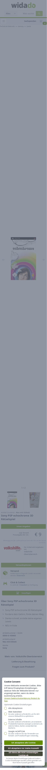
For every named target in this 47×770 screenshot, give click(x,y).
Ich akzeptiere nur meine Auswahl (23, 748)
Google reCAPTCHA (23, 733)
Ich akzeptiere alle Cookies (23, 742)
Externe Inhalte (25, 723)
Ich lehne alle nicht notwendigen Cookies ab (23, 753)
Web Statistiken (23, 714)
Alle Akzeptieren (15, 708)
